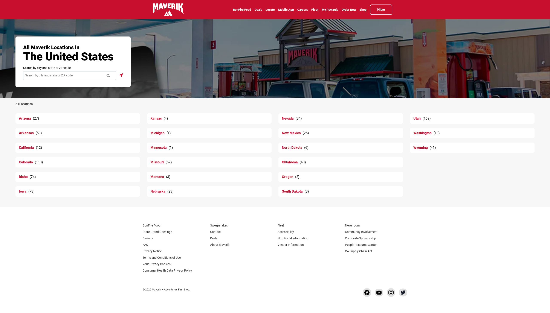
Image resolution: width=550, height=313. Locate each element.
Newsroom (352, 225)
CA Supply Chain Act (358, 251)
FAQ (145, 244)
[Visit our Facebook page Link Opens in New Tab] (367, 292)
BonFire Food (151, 225)
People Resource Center (361, 244)
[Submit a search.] (108, 75)
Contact (215, 232)
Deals (213, 238)
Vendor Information (291, 244)
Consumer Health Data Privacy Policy (167, 270)
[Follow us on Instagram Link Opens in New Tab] (391, 292)
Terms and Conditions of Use (162, 257)
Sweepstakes (219, 225)
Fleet (281, 225)
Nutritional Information (293, 238)
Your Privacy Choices (157, 264)
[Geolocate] (121, 75)
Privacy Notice (152, 251)
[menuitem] (242, 10)
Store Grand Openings (157, 232)
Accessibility (286, 232)
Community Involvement (361, 232)
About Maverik (219, 244)
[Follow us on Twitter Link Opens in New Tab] (403, 292)
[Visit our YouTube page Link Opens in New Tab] (379, 292)
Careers (148, 238)
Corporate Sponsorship (360, 238)
